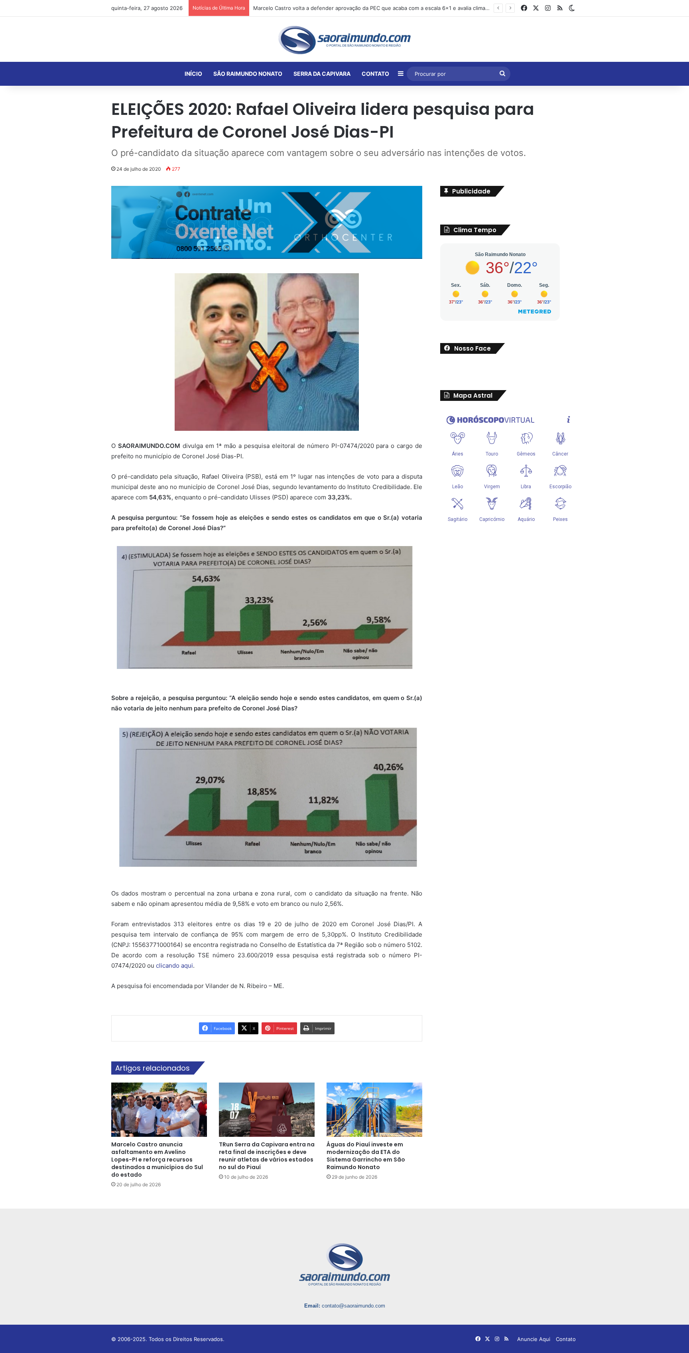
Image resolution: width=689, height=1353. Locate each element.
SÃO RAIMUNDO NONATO (247, 73)
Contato (566, 1339)
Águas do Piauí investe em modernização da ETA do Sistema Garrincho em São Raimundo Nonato (366, 1155)
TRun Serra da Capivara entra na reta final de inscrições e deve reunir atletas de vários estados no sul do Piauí (267, 1155)
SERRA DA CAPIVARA (321, 73)
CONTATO (375, 73)
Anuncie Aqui (533, 1339)
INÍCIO (193, 73)
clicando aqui (174, 965)
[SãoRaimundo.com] (344, 40)
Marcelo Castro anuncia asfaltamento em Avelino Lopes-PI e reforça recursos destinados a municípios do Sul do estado (157, 1159)
